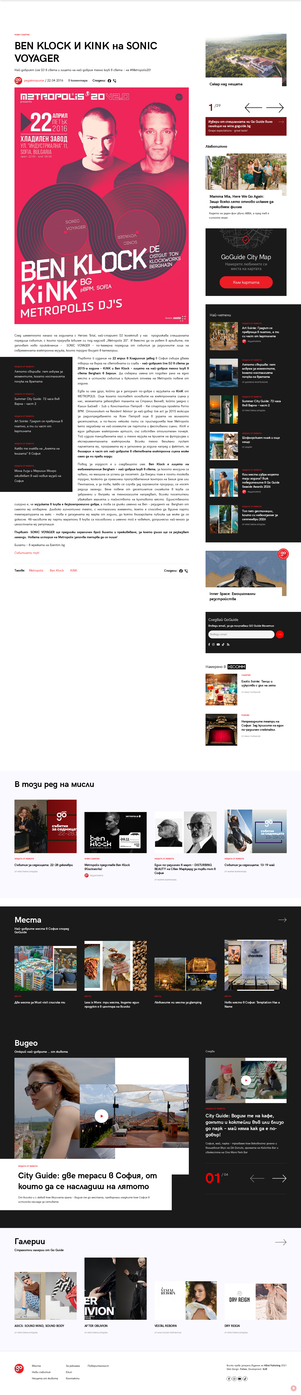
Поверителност (98, 1366)
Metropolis (36, 570)
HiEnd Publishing (272, 1365)
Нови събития (21, 35)
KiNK (73, 570)
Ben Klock (57, 570)
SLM (265, 1369)
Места (36, 1366)
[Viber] (114, 81)
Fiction (243, 1369)
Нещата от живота (45, 1378)
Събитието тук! (27, 553)
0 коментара (77, 80)
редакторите (34, 80)
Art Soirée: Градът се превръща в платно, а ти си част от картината (38, 424)
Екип (69, 1372)
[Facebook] (109, 81)
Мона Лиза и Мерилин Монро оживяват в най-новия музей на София (37, 474)
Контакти (73, 1378)
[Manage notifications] (293, 1388)
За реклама (73, 1366)
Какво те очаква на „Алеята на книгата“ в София (37, 449)
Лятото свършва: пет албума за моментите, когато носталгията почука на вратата (39, 374)
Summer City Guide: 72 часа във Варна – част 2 (37, 399)
